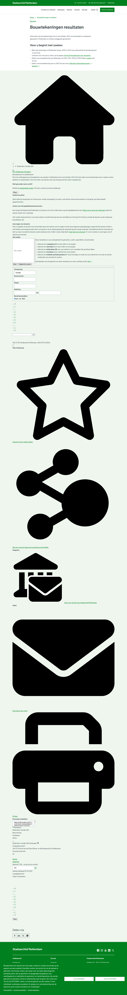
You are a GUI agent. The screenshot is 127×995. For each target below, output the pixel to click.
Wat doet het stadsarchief (98, 3)
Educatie (84, 10)
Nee (23, 299)
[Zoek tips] (35, 251)
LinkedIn (19, 936)
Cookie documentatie (19, 990)
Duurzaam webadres (20, 819)
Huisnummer (19, 276)
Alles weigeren (79, 979)
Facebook (15, 936)
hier (90, 261)
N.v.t (16, 299)
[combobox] (93, 10)
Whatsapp (27, 936)
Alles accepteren (110, 979)
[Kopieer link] (34, 822)
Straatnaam (18, 269)
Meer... (15, 192)
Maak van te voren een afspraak (94, 210)
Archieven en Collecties (48, 10)
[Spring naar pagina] (33, 335)
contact (89, 58)
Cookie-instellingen (33, 990)
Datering (17, 289)
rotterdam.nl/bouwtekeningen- (80, 63)
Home (32, 17)
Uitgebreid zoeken (24, 264)
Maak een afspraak (107, 10)
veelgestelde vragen (26, 188)
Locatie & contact (81, 3)
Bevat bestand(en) (20, 296)
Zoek (15, 264)
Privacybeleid (7, 990)
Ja (20, 299)
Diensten (69, 10)
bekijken (35, 66)
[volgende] (15, 330)
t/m (37, 293)
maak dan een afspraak (77, 232)
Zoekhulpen (61, 10)
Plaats (16, 283)
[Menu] (13, 345)
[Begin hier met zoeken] (64, 164)
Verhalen (77, 10)
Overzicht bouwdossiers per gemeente (77, 55)
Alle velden (16, 237)
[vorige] (15, 304)
